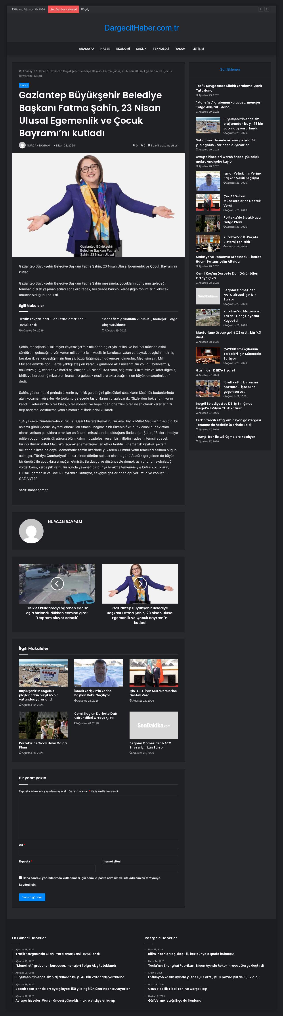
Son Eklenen (230, 69)
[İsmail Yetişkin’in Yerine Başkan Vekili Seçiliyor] (98, 673)
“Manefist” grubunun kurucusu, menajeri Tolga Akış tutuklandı (228, 104)
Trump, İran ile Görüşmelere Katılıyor (225, 437)
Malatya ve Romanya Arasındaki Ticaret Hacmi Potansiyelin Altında (228, 259)
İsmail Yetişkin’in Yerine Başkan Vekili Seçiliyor (93, 693)
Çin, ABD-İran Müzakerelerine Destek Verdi (153, 693)
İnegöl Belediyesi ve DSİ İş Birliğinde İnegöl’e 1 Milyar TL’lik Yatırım (224, 405)
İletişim (198, 48)
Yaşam (180, 48)
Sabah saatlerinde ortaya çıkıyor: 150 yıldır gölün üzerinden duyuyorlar (226, 142)
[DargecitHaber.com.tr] (141, 27)
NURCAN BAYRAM (65, 521)
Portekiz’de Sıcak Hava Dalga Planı (43, 745)
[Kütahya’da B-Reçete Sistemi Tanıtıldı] (208, 243)
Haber (105, 48)
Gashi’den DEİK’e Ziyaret (215, 370)
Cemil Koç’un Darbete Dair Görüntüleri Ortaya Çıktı (95, 715)
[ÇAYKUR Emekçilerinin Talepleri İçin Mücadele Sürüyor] (208, 355)
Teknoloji (161, 48)
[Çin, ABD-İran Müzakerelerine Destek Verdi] (154, 673)
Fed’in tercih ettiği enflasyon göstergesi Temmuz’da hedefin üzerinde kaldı (228, 422)
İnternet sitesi (111, 861)
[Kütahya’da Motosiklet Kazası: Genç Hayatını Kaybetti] (208, 317)
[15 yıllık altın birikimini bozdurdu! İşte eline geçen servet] (208, 388)
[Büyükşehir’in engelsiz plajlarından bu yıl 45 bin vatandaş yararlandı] (43, 673)
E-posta (25, 861)
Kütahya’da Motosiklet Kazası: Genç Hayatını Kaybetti (242, 316)
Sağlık (141, 48)
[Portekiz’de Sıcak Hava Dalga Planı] (43, 725)
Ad (22, 845)
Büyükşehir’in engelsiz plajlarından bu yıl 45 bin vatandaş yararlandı (127, 9)
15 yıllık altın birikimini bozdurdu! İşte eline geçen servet (241, 387)
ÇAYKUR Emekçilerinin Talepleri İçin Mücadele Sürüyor (242, 354)
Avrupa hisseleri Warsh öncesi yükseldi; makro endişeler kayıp (227, 159)
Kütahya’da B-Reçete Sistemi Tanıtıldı (241, 239)
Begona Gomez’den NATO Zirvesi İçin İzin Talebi (150, 745)
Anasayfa (86, 48)
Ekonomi (123, 48)
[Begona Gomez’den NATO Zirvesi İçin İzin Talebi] (154, 725)
